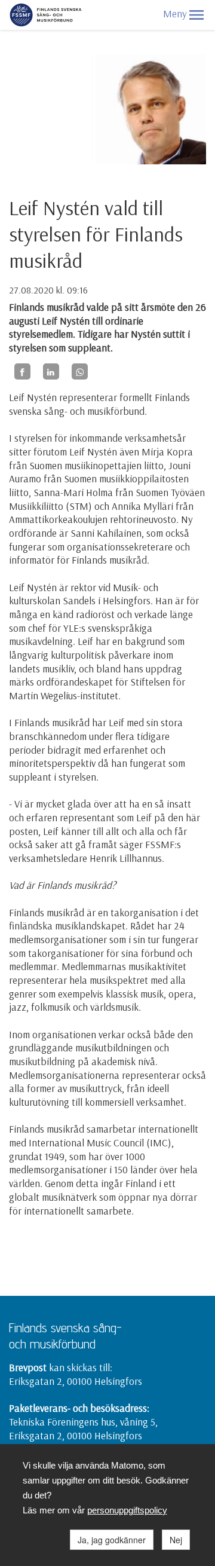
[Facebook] (22, 371)
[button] (196, 15)
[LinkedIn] (51, 371)
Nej (176, 1540)
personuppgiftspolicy (127, 1510)
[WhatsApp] (80, 371)
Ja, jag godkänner (112, 1540)
